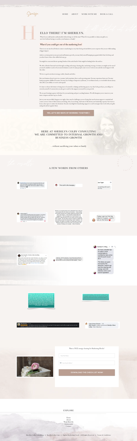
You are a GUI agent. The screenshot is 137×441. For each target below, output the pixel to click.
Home (65, 14)
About (74, 14)
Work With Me (89, 14)
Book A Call (106, 14)
